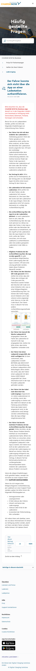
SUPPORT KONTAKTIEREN (18, 480)
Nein (30, 544)
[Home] (11, 3)
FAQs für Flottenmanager (15, 62)
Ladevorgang (10, 72)
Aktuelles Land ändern (10, 657)
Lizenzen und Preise (8, 585)
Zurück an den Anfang (12, 556)
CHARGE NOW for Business (11, 58)
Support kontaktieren (9, 607)
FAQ (3, 603)
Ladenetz (5, 589)
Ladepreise (6, 593)
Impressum (5, 617)
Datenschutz (6, 621)
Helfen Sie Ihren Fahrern (14, 67)
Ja (20, 544)
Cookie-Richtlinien (8, 632)
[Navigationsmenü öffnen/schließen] (33, 3)
